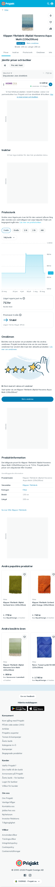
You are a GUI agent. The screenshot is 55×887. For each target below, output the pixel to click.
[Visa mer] (4, 84)
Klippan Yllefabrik (30, 485)
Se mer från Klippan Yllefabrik (14, 510)
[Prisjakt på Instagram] (30, 875)
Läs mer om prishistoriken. (31, 222)
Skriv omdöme (33, 43)
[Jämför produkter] (50, 29)
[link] (15, 595)
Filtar (6, 10)
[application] (27, 267)
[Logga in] (51, 3)
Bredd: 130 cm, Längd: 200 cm (27, 47)
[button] (50, 15)
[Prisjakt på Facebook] (24, 875)
